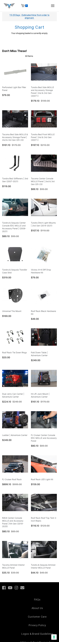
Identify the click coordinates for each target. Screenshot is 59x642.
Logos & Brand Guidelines (37, 633)
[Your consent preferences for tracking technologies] (54, 637)
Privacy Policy (37, 625)
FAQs (37, 599)
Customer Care (37, 616)
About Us (37, 608)
